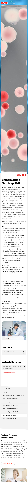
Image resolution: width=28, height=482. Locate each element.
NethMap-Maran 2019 (14, 352)
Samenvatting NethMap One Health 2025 (13, 395)
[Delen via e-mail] (18, 175)
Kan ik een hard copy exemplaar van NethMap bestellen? (12, 367)
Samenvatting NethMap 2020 (10, 412)
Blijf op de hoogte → (8, 463)
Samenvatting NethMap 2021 (10, 408)
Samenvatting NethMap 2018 (10, 418)
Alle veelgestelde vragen (8, 372)
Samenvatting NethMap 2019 (10, 415)
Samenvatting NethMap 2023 (10, 402)
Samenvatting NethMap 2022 (10, 405)
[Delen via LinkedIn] (25, 175)
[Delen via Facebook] (20, 175)
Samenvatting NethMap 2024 (10, 398)
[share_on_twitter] (23, 175)
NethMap (5, 392)
